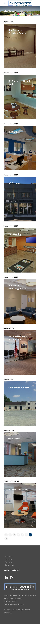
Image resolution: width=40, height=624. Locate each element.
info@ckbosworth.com (14, 604)
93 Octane (14, 183)
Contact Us (9, 565)
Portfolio (8, 562)
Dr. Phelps (13, 132)
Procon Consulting (18, 489)
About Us (8, 556)
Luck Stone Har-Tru (19, 387)
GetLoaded (14, 438)
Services (8, 559)
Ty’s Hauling (15, 234)
